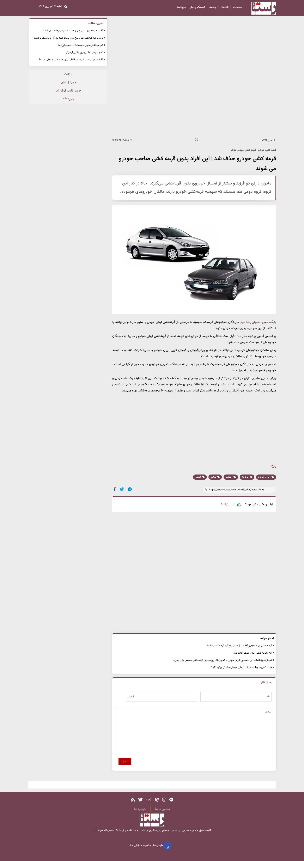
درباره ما (140, 809)
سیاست (237, 7)
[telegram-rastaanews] (171, 800)
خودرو (229, 477)
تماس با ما (162, 809)
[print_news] (196, 140)
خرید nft (68, 99)
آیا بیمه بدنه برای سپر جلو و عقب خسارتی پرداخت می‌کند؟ (73, 31)
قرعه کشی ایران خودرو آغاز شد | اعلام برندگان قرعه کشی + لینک (239, 646)
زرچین (68, 73)
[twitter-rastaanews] (140, 800)
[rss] (133, 800)
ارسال (125, 761)
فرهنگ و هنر (197, 7)
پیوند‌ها (181, 7)
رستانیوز (153, 830)
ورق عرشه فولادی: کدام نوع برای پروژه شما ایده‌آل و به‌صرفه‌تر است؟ (67, 38)
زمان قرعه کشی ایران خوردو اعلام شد (252, 653)
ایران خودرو (264, 477)
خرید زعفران (68, 82)
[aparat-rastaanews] (157, 800)
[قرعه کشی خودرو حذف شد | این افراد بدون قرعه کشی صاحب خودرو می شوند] (130, 489)
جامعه (213, 7)
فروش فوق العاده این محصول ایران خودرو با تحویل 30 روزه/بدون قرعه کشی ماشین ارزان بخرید (222, 660)
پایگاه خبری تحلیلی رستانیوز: (258, 322)
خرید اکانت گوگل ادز (68, 90)
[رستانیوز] (260, 8)
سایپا (214, 477)
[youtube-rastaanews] (148, 800)
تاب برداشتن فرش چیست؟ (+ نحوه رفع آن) (80, 45)
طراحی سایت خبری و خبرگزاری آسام (146, 845)
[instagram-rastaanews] (164, 800)
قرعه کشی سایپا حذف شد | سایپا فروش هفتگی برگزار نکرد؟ (241, 667)
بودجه (245, 477)
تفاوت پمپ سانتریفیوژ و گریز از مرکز (84, 52)
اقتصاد (225, 7)
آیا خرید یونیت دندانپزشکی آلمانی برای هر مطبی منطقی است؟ (71, 60)
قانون (198, 477)
